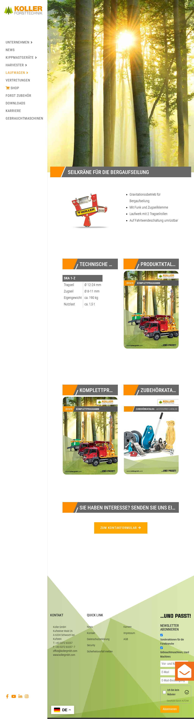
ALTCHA (185, 700)
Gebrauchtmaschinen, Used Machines (174, 654)
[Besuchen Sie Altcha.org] (187, 692)
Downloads (15, 103)
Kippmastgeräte (20, 57)
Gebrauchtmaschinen (24, 118)
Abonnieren (170, 709)
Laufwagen (15, 73)
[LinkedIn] (20, 696)
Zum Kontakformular (119, 528)
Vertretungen (18, 80)
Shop (15, 88)
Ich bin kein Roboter (173, 692)
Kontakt (91, 633)
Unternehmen (17, 42)
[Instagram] (26, 696)
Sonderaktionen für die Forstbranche (172, 641)
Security (91, 645)
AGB (126, 639)
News (10, 50)
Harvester (15, 65)
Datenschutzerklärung (98, 639)
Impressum (129, 633)
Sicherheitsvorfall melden (100, 651)
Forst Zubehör (18, 96)
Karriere (13, 111)
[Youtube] (13, 696)
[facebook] (7, 696)
